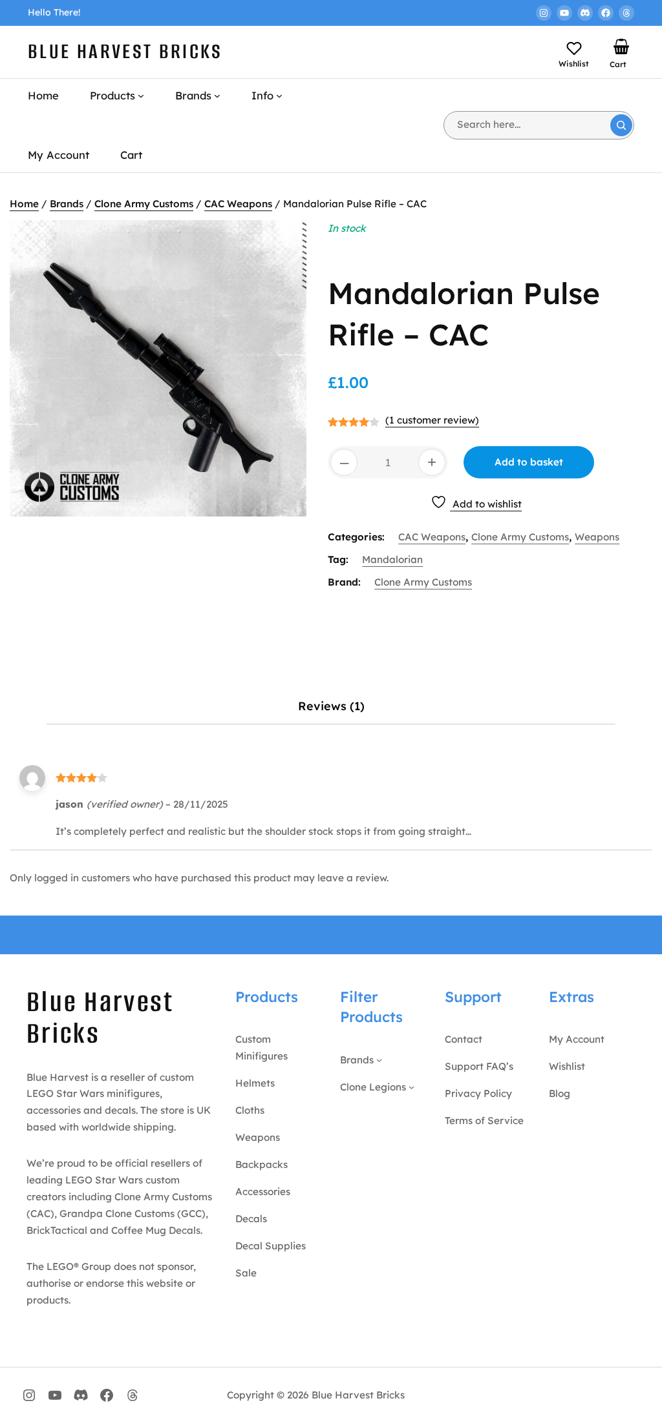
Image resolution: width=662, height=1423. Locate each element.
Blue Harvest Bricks (125, 51)
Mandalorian (392, 559)
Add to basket (529, 462)
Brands (66, 204)
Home (24, 204)
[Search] (621, 125)
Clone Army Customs (143, 204)
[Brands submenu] (217, 95)
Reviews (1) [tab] (331, 706)
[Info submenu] (279, 95)
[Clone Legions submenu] (411, 1087)
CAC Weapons (238, 204)
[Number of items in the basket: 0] (621, 46)
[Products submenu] (141, 95)
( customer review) (432, 420)
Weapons (597, 537)
